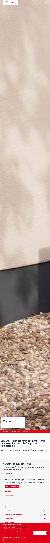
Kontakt (27, 527)
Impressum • (24, 527)
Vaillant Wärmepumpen (11, 486)
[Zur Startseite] (10, 2)
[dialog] (25, 533)
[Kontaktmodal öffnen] (43, 2)
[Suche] (40, 2)
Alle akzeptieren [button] (40, 531)
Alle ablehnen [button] (39, 534)
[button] (46, 2)
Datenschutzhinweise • (18, 527)
